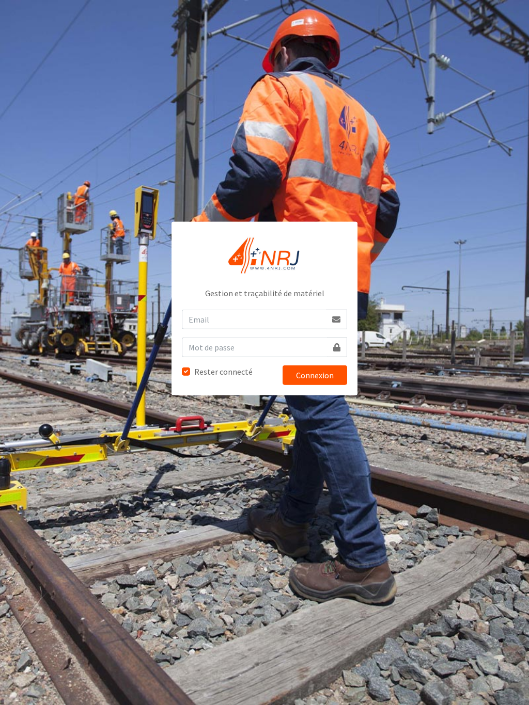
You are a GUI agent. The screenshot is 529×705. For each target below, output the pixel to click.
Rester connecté (223, 371)
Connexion (315, 375)
